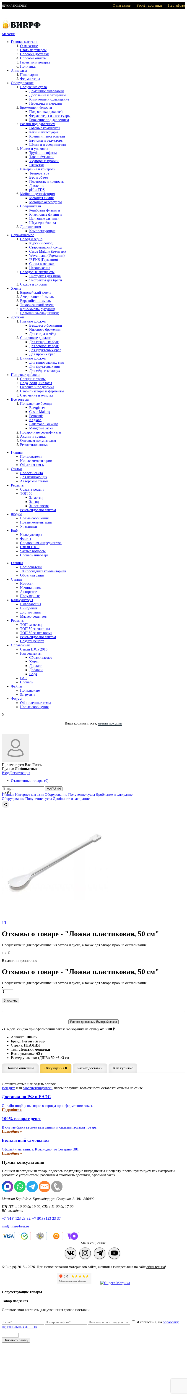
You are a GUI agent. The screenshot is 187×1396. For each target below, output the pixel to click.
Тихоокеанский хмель (37, 305)
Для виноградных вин (46, 362)
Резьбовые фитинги (44, 210)
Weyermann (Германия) (47, 255)
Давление (36, 186)
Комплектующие (42, 231)
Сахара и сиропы (33, 284)
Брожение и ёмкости (36, 107)
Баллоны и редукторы (46, 140)
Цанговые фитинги (44, 218)
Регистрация (20, 773)
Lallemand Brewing (43, 424)
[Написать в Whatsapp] (20, 1191)
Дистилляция (30, 227)
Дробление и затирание (47, 95)
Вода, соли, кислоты (36, 383)
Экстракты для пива (45, 276)
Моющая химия (41, 198)
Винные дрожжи (33, 358)
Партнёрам (176, 5)
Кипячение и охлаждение (49, 99)
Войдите (8, 1088)
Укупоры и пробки (44, 161)
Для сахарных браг (44, 342)
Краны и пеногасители (47, 136)
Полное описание (20, 1068)
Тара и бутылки (41, 157)
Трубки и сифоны (43, 153)
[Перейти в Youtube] (114, 1253)
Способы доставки (34, 54)
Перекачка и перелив (45, 103)
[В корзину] (93, 1015)
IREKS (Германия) (43, 260)
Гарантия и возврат (35, 62)
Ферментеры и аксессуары (49, 116)
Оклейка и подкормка (37, 387)
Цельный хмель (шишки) (39, 313)
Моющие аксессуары (45, 202)
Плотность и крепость (46, 181)
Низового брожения (44, 329)
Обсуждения (55, 1068)
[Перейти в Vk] (70, 1253)
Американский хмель (37, 297)
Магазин (8, 34)
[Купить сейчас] (93, 1007)
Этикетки (36, 165)
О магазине (121, 5)
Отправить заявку (16, 1340)
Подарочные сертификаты (40, 432)
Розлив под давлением (37, 124)
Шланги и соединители (47, 144)
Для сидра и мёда (42, 334)
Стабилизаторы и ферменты (42, 391)
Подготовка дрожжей (46, 112)
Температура (39, 173)
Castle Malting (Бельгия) (47, 251)
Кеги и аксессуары (43, 132)
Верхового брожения (45, 325)
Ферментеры (30, 79)
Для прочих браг (42, 354)
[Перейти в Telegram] (99, 1253)
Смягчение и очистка (36, 395)
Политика (28, 66)
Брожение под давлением (49, 120)
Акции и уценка (33, 436)
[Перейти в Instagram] (85, 1253)
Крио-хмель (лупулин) (37, 309)
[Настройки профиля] (15, 760)
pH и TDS (37, 190)
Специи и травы (33, 379)
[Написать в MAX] (31, 5)
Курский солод (40, 243)
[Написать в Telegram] (37, 5)
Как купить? (122, 1068)
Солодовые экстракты (37, 272)
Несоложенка (39, 268)
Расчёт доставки (149, 5)
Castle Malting (39, 412)
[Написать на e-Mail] (43, 5)
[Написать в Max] (7, 1191)
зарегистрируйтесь (37, 1088)
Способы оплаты (33, 58)
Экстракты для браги (45, 280)
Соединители (30, 206)
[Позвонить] (49, 5)
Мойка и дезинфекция (37, 194)
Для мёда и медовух (44, 371)
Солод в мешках (42, 264)
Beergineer (37, 408)
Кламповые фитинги (45, 214)
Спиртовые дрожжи (35, 338)
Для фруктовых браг (45, 350)
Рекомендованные (34, 445)
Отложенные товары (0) (29, 781)
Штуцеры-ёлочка (42, 223)
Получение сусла (33, 87)
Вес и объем (38, 177)
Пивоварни (29, 75)
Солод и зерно (31, 239)
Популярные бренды (36, 403)
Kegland (35, 420)
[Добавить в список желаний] (93, 809)
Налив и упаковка (34, 149)
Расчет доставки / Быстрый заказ (93, 1021)
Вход (6, 773)
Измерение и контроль (37, 169)
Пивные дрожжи (33, 321)
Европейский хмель (35, 292)
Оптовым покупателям (38, 440)
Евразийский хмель (35, 301)
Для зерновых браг (44, 346)
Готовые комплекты (44, 128)
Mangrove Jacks (41, 428)
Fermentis (36, 416)
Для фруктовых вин (44, 366)
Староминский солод (45, 247)
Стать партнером (33, 50)
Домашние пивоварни (46, 91)
